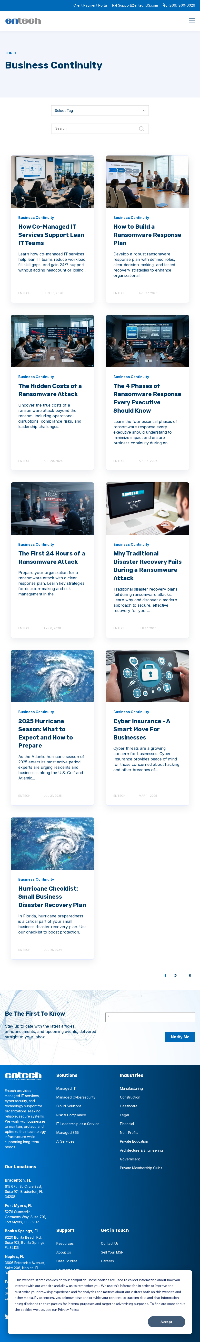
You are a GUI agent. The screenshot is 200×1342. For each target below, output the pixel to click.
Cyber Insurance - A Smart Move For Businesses (141, 729)
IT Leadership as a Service (78, 1124)
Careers (107, 1261)
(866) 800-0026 (181, 5)
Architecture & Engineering (141, 1150)
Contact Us (110, 1243)
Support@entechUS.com (138, 5)
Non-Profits (129, 1132)
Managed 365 (67, 1132)
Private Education (134, 1141)
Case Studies (67, 1261)
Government (130, 1159)
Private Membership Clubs (141, 1168)
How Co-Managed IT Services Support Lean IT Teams (51, 234)
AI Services (65, 1141)
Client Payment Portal (90, 5)
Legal (124, 1115)
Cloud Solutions (68, 1106)
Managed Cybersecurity (75, 1097)
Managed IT (66, 1088)
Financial (127, 1124)
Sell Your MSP (112, 1252)
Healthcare (129, 1106)
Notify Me (180, 1037)
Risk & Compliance (71, 1115)
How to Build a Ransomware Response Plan (147, 234)
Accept (166, 1322)
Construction (130, 1097)
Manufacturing (131, 1088)
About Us (63, 1252)
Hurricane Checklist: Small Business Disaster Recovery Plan (52, 896)
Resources (65, 1243)
